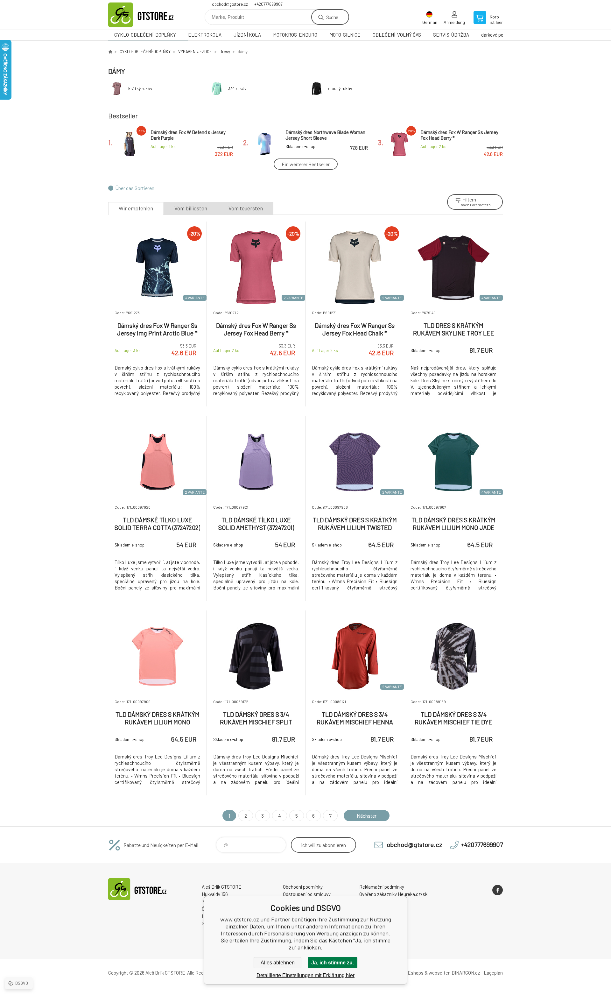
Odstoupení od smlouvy (307, 894)
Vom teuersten (245, 208)
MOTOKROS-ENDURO (295, 35)
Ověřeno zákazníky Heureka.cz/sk (393, 894)
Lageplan (493, 973)
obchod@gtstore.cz (230, 4)
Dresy (225, 51)
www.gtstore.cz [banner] (146, 15)
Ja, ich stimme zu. (332, 962)
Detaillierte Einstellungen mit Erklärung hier (305, 975)
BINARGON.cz (466, 973)
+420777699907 (268, 4)
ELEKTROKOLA (204, 35)
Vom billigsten (190, 208)
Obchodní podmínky (303, 887)
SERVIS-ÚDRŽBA (451, 35)
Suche (332, 17)
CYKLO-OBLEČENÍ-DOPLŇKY (145, 35)
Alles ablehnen (278, 962)
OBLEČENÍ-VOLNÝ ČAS (397, 35)
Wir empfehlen (136, 208)
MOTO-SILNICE (345, 35)
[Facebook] (497, 890)
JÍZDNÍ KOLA (247, 35)
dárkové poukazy (498, 35)
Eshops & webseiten (429, 973)
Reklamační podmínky (381, 887)
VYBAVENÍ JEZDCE (195, 51)
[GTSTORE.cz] (110, 51)
